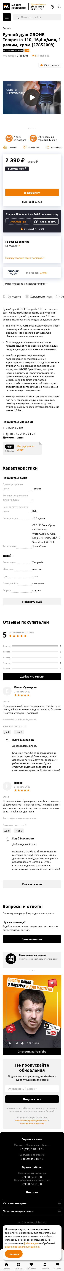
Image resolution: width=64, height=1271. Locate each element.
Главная (7, 27)
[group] (32, 960)
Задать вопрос (32, 939)
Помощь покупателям (18, 1211)
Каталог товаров (15, 1203)
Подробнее (32, 1015)
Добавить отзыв (32, 676)
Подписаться (32, 1099)
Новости (32, 1192)
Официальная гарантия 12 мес (47, 138)
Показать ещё (32, 601)
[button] (28, 128)
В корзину (32, 192)
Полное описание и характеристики (24, 283)
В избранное (33, 147)
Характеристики (41, 296)
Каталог (7, 17)
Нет (19, 732)
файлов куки (31, 1243)
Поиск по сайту (31, 17)
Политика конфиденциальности (31, 1120)
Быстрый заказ (32, 201)
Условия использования (32, 1123)
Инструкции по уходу (25, 448)
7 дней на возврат (20, 138)
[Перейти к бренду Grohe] (13, 272)
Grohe (43, 272)
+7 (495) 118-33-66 (32, 1148)
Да (7, 732)
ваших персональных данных (22, 1246)
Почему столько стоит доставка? (24, 257)
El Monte (52, 7)
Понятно (14, 1253)
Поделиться (56, 147)
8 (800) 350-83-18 (59, 6)
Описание (14, 296)
